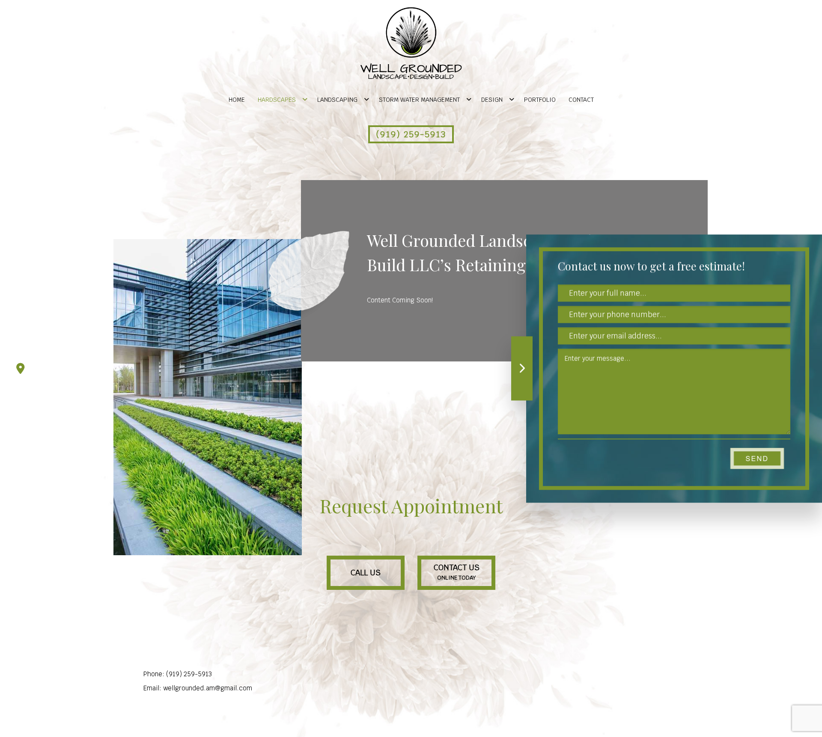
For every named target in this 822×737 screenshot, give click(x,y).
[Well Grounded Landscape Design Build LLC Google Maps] (20, 368)
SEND (757, 458)
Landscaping (337, 100)
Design (492, 100)
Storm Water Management (419, 100)
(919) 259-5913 (411, 134)
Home (237, 100)
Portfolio (540, 100)
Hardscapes (277, 100)
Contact (581, 100)
